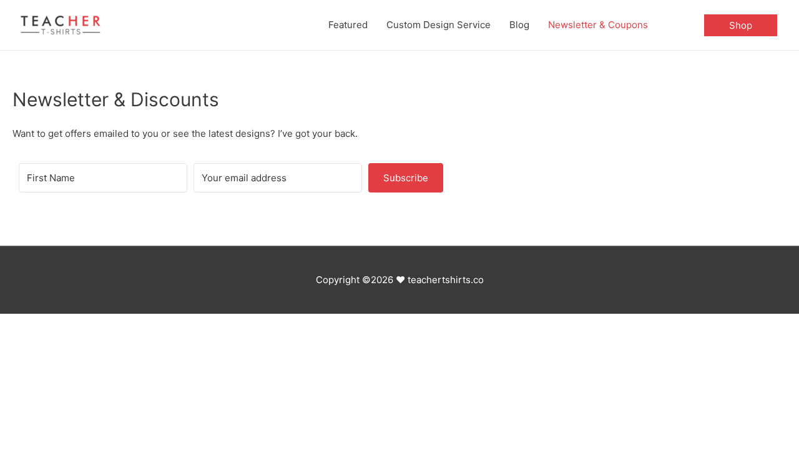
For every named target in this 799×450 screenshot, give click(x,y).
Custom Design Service (438, 25)
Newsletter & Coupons (598, 25)
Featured (348, 25)
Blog (519, 25)
